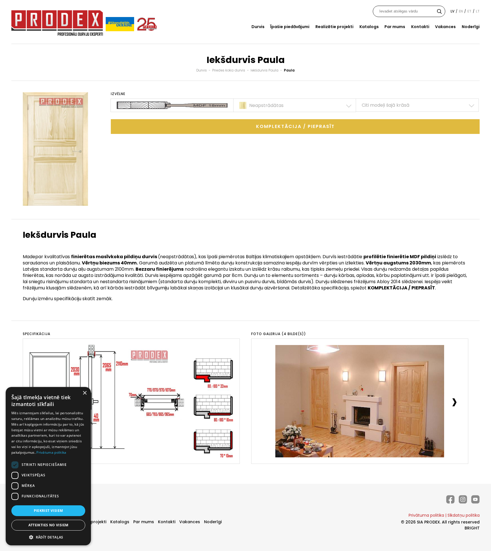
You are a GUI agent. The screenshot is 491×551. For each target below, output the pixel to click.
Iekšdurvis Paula (264, 70)
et (469, 11)
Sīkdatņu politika (464, 515)
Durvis (258, 27)
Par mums (394, 27)
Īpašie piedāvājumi (289, 27)
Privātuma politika (426, 515)
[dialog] (48, 466)
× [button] (84, 393)
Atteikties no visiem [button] (48, 525)
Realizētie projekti (334, 27)
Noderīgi (471, 27)
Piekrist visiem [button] (48, 510)
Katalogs (369, 27)
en (461, 11)
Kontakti (420, 27)
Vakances (445, 27)
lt (478, 11)
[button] (48, 537)
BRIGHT (472, 528)
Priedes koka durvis (228, 70)
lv (452, 11)
